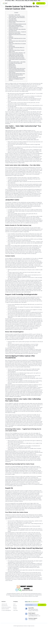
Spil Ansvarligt (12, 46)
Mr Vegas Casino (12, 67)
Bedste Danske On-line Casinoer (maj (17, 21)
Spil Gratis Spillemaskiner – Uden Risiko (17, 61)
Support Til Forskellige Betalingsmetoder (17, 24)
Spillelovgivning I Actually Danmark (16, 55)
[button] (34, 3)
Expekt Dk (11, 37)
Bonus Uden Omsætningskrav (15, 25)
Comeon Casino (12, 22)
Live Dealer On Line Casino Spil (15, 63)
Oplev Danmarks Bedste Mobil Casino (17, 73)
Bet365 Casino (12, 64)
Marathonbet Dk (12, 65)
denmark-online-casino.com (32, 139)
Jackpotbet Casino (13, 20)
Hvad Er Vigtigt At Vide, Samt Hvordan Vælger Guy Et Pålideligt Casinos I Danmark (17, 79)
